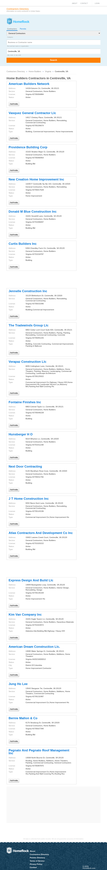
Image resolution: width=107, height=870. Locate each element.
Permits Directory (37, 858)
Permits (23, 29)
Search (53, 60)
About (74, 3)
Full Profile (14, 104)
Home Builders (35, 71)
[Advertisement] (41, 279)
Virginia (48, 71)
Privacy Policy (36, 864)
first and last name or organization (18, 46)
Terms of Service (37, 861)
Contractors (12, 29)
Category (10, 37)
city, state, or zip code (14, 55)
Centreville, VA (61, 71)
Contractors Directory (16, 71)
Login (97, 3)
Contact (84, 3)
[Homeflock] (18, 22)
